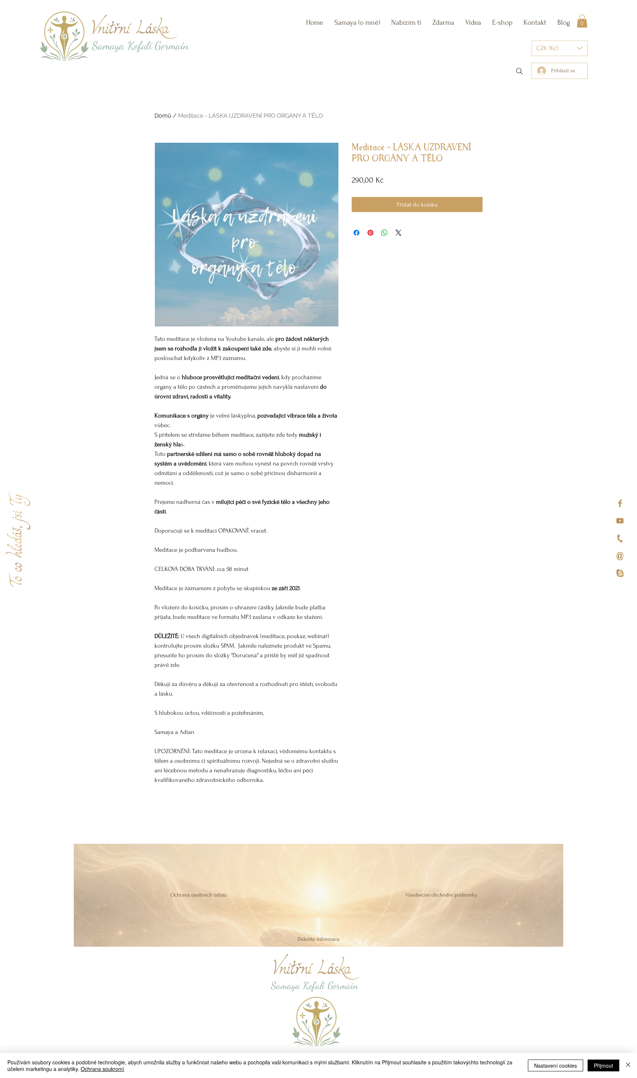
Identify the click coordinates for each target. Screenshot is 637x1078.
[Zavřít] (628, 1065)
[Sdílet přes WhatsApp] (384, 232)
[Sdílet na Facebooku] (356, 232)
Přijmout (603, 1065)
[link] (582, 21)
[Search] (519, 71)
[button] (406, 22)
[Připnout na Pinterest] (370, 232)
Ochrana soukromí (102, 1068)
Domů (162, 115)
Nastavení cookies (555, 1065)
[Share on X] (398, 232)
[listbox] (560, 48)
